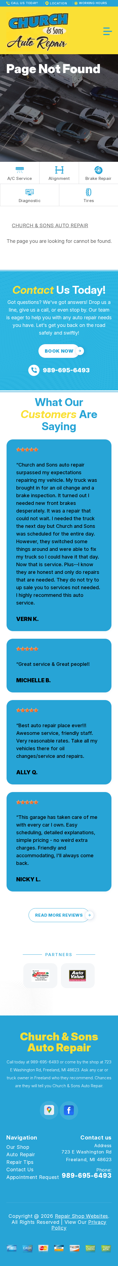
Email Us (101, 1185)
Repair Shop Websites (81, 1216)
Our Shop (17, 1147)
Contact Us (20, 1169)
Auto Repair (20, 1154)
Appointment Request (32, 1177)
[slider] (27, 449)
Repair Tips (20, 1162)
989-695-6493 (44, 1061)
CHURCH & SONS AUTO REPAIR (50, 225)
